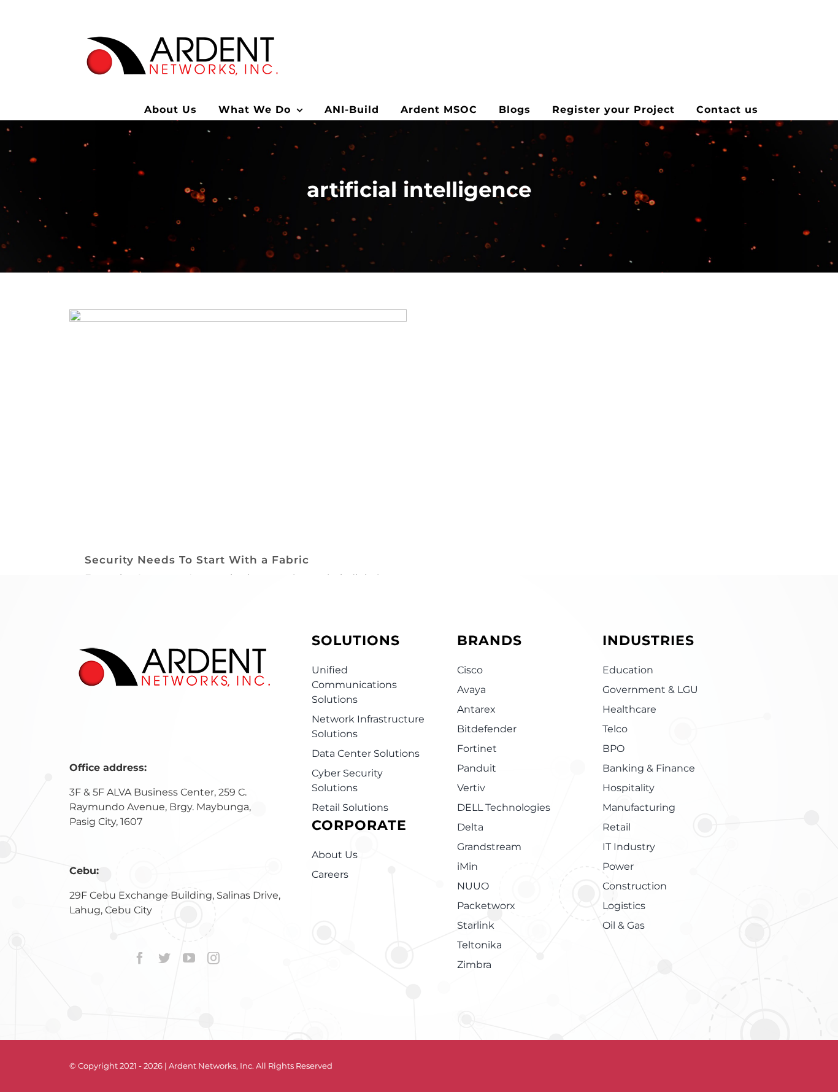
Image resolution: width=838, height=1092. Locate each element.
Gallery (254, 404)
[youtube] (189, 958)
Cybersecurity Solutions (238, 445)
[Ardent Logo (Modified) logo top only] (173, 661)
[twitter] (164, 958)
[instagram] (213, 958)
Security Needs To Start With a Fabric (222, 404)
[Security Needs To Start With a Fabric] (238, 422)
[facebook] (140, 958)
